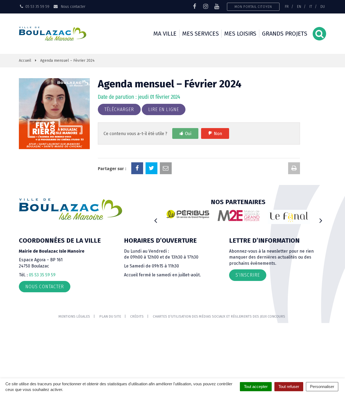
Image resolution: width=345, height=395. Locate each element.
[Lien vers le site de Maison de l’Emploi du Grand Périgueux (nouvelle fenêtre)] (238, 215)
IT (310, 6)
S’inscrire (248, 275)
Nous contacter (72, 6)
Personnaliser (322, 386)
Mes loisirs (240, 33)
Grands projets (284, 33)
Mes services (200, 33)
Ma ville (165, 33)
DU (322, 6)
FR (287, 6)
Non (218, 133)
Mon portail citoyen (253, 7)
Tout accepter (256, 386)
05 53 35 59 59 (42, 274)
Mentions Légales (74, 316)
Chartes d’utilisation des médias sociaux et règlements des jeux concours (219, 316)
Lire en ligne (163, 109)
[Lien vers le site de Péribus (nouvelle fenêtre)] (188, 214)
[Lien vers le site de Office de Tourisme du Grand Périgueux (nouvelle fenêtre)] (289, 217)
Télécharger (119, 109)
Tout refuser (288, 386)
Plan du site (110, 316)
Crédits (137, 316)
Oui (188, 133)
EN (299, 6)
